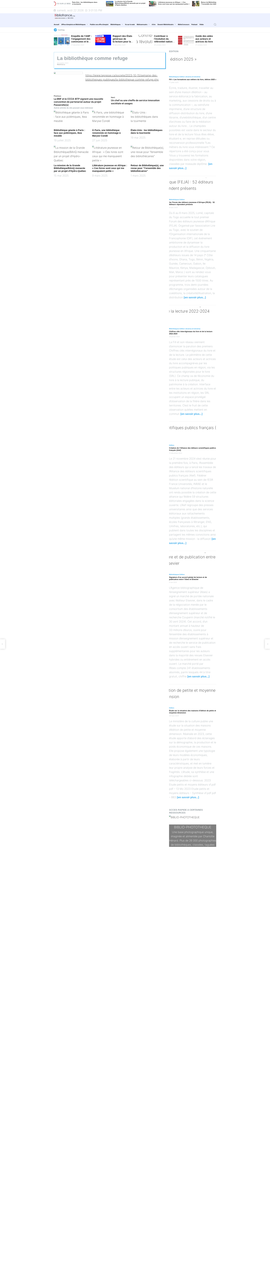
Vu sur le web (130, 24)
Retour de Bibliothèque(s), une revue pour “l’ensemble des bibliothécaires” (142, 3)
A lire (153, 24)
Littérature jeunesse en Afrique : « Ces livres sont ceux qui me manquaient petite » (99, 3)
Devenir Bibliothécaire (165, 24)
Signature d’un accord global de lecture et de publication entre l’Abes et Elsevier (188, 578)
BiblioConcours (183, 24)
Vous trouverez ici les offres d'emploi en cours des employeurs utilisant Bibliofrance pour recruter (192, 840)
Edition (182, 76)
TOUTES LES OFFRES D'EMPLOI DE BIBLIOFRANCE (193, 828)
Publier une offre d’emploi (99, 24)
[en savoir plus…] (195, 297)
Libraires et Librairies (192, 76)
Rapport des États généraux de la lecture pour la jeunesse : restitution (122, 42)
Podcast (194, 24)
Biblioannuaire (142, 24)
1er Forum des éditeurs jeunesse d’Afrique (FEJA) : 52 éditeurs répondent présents (192, 203)
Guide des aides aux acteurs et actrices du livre (204, 39)
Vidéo (201, 24)
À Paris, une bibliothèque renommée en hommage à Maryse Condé (106, 133)
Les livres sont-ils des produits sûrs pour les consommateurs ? (185, 3)
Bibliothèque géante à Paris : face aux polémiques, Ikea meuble (69, 133)
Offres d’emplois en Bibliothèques (73, 24)
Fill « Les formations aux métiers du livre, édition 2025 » (192, 80)
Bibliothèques (116, 24)
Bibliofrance (61, 64)
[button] (171, 831)
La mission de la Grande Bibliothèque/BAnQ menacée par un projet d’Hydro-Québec (70, 168)
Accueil (56, 24)
